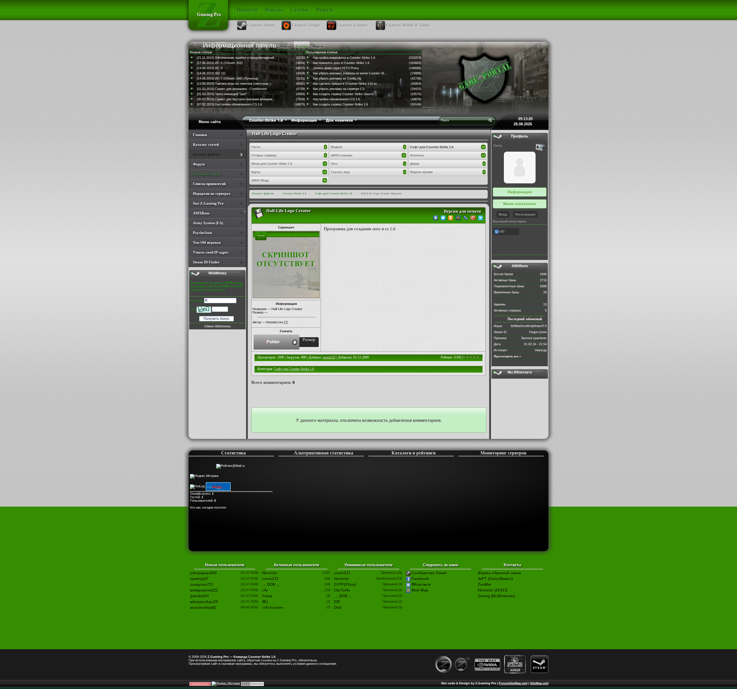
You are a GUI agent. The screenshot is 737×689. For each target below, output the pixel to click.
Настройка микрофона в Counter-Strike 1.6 (344, 57)
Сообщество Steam (429, 573)
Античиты (417, 155)
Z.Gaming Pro (287, 660)
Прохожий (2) (392, 590)
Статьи (299, 10)
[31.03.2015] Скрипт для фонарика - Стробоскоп (232, 88)
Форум (324, 10)
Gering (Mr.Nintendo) (496, 596)
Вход (503, 214)
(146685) (415, 68)
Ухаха (267, 596)
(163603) (415, 63)
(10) (327, 590)
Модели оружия (421, 172)
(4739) (300, 88)
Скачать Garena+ (353, 25)
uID (501, 231)
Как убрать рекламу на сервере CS (338, 88)
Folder (273, 341)
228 (337, 602)
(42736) (416, 78)
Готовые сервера (263, 155)
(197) (326, 572)
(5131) (300, 78)
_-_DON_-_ (271, 584)
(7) (328, 601)
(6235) (300, 57)
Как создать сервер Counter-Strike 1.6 (340, 104)
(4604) (300, 63)
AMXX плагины (341, 155)
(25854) (416, 83)
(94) (327, 578)
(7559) (300, 99)
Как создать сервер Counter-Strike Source (343, 94)
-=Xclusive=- (273, 607)
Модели (336, 147)
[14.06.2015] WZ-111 (211, 73)
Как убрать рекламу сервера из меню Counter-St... (350, 73)
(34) (327, 584)
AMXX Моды (260, 180)
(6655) (300, 83)
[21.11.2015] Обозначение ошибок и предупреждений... (237, 57)
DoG (338, 607)
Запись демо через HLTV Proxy (336, 68)
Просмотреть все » (507, 356)
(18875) (299, 104)
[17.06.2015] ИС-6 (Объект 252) (220, 63)
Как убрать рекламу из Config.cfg (337, 78)
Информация (520, 192)
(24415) (416, 88)
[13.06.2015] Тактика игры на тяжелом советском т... (235, 83)
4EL (265, 602)
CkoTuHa (342, 590)
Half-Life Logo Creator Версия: (381, 193)
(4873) (300, 68)
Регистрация (525, 214)
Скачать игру (340, 172)
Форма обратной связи (499, 573)
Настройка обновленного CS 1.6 (336, 99)
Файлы (274, 10)
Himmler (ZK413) (493, 590)
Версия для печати (462, 211)
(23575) (416, 94)
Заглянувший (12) (389, 578)
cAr (265, 590)
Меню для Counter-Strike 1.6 (271, 163)
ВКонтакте (421, 584)
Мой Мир (419, 590)
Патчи (255, 147)
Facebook (420, 579)
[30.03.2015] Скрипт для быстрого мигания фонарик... (236, 99)
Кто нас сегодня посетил (208, 507)
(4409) (300, 94)
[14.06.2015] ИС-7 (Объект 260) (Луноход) (227, 78)
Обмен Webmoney (217, 326)
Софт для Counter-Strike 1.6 (431, 147)
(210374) (415, 57)
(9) (328, 595)
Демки (414, 163)
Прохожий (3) (392, 584)
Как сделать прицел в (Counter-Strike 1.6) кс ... (347, 83)
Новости (247, 10)
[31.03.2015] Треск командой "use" (222, 94)
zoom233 (329, 357)
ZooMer (484, 584)
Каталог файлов (263, 193)
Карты (255, 172)
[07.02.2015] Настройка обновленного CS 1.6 (229, 104)
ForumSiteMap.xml (513, 683)
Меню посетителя (519, 204)
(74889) (416, 73)
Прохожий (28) (391, 572)
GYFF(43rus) (345, 584)
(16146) (416, 104)
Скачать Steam (261, 25)
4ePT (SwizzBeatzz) (495, 579)
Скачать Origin (306, 25)
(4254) (300, 73)
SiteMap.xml (539, 683)
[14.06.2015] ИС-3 (210, 68)
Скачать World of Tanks (408, 25)
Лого (334, 163)
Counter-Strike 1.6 (294, 193)
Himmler (269, 573)
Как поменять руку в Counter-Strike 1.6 (341, 63)
